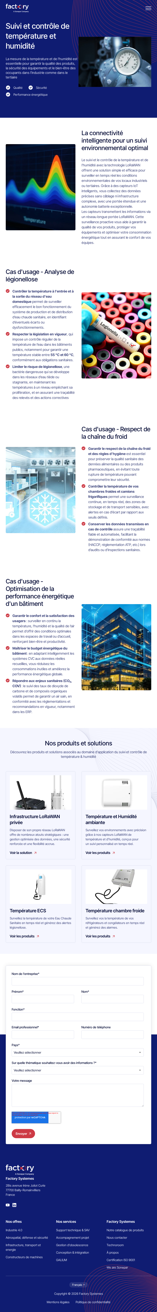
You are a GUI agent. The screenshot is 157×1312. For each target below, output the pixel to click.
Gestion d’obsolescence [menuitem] (72, 1245)
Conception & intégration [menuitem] (72, 1252)
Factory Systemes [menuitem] (121, 1222)
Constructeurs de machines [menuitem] (24, 1257)
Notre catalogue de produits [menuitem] (125, 1230)
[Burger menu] (148, 8)
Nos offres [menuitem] (14, 1222)
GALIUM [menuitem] (61, 1260)
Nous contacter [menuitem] (117, 1237)
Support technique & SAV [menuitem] (73, 1230)
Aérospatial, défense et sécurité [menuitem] (27, 1237)
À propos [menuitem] (113, 1252)
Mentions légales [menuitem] (58, 1302)
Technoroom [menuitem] (115, 1245)
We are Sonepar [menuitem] (117, 1267)
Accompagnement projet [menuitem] (72, 1237)
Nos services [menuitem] (66, 1222)
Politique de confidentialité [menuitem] (93, 1302)
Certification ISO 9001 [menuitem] (121, 1260)
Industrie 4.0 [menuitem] (14, 1230)
